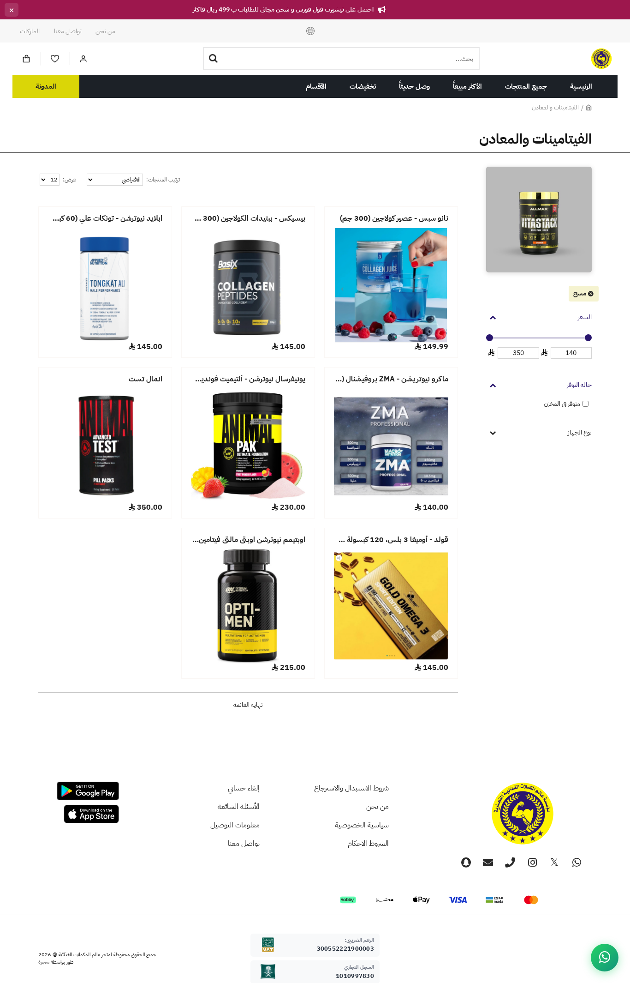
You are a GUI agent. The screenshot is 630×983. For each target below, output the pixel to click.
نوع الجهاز (580, 432)
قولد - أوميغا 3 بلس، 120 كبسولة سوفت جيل (391, 540)
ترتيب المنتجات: (163, 179)
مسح (579, 293)
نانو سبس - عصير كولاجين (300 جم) (394, 218)
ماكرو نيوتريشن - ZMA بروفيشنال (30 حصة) (391, 379)
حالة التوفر (579, 385)
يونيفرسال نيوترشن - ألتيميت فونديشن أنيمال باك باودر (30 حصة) (248, 379)
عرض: (69, 179)
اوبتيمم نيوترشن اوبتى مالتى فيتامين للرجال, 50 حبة (248, 540)
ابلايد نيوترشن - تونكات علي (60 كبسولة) (105, 218)
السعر (585, 317)
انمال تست (145, 379)
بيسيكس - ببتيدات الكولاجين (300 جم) (248, 218)
